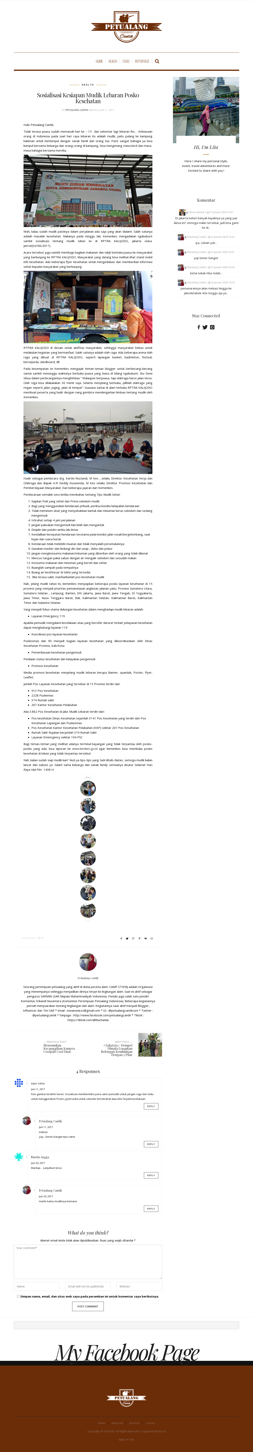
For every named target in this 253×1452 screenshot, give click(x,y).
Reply (151, 1106)
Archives (134, 1423)
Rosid (162, 1431)
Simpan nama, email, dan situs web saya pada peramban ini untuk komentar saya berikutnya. (89, 1296)
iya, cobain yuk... (206, 243)
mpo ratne (38, 1083)
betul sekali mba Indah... (206, 273)
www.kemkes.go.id (84, 749)
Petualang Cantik (76, 110)
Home (99, 61)
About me (117, 1423)
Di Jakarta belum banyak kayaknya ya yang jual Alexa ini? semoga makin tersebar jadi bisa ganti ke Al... (206, 222)
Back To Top (126, 1439)
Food (126, 61)
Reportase (142, 61)
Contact (150, 1423)
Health (113, 61)
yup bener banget (206, 258)
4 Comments (28, 937)
